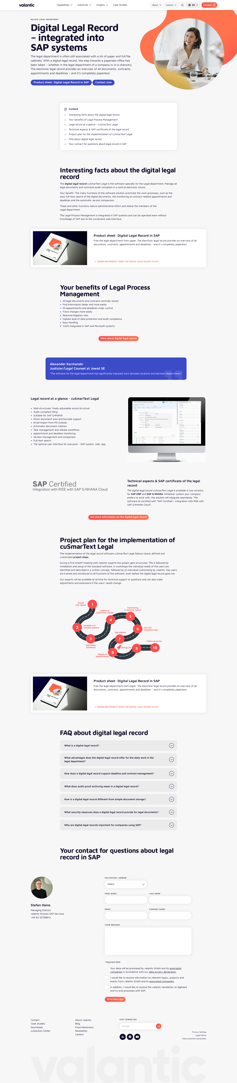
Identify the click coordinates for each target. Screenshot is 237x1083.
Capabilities (63, 4)
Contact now (103, 82)
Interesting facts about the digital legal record (94, 114)
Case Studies (120, 4)
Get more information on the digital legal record (118, 516)
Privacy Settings (199, 1032)
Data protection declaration (194, 1038)
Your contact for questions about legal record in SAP (98, 143)
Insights (100, 4)
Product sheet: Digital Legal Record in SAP (61, 82)
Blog (77, 1023)
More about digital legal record (119, 338)
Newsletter (81, 1030)
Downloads (37, 1027)
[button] (193, 5)
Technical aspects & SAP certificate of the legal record (99, 129)
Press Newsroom (84, 1027)
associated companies (161, 981)
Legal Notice (200, 1035)
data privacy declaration (162, 971)
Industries (82, 4)
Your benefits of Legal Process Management (93, 119)
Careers (169, 5)
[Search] (182, 5)
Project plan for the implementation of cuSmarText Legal (100, 134)
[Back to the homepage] (26, 5)
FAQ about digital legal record (85, 139)
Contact (207, 5)
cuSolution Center (40, 1030)
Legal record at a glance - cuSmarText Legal (93, 124)
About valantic (83, 1020)
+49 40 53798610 (41, 917)
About (155, 5)
